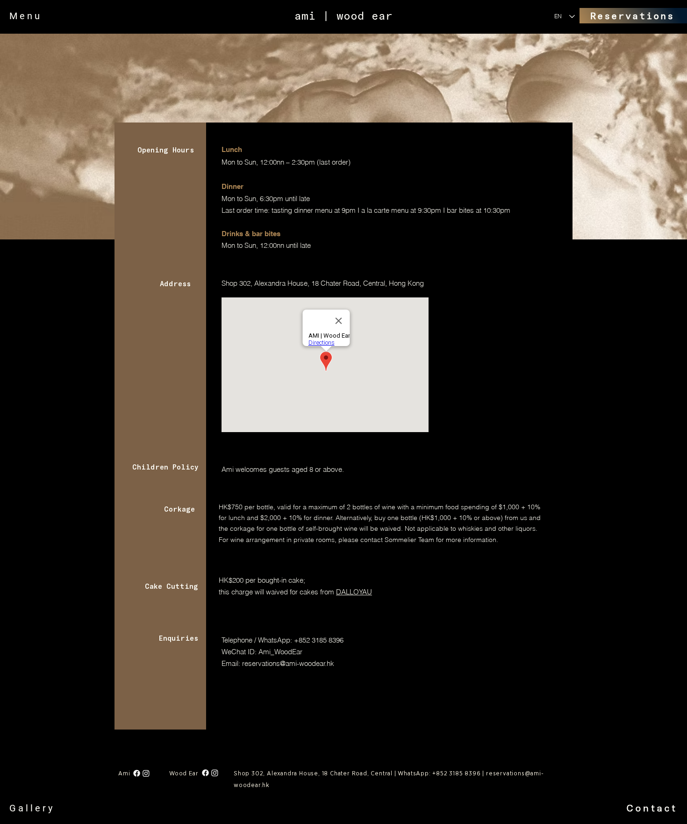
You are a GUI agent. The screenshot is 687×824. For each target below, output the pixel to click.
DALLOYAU (354, 591)
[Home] (211, 126)
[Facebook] (136, 773)
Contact (652, 808)
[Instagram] (146, 773)
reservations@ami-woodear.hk (288, 663)
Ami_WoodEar (280, 651)
